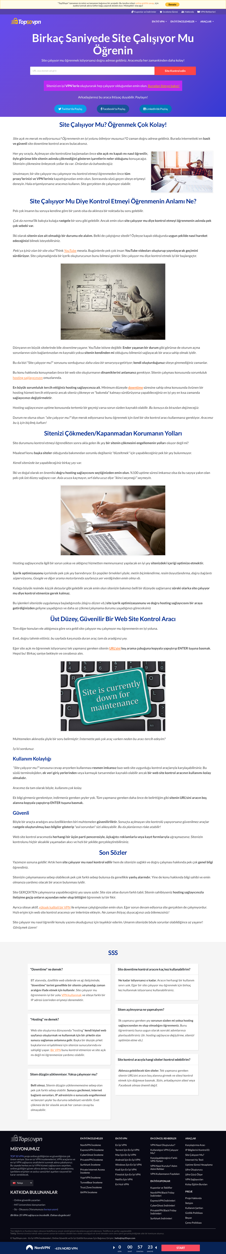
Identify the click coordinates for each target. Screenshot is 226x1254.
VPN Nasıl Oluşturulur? (162, 1144)
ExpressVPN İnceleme (92, 1149)
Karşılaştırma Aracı (195, 1144)
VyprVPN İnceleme (90, 1177)
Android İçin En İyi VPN (127, 1159)
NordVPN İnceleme (90, 1144)
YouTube (70, 250)
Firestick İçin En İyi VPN (128, 1174)
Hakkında (189, 11)
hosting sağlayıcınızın (28, 377)
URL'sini (115, 648)
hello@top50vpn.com (125, 1238)
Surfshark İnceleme (90, 1164)
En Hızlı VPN (122, 1184)
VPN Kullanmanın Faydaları (165, 1173)
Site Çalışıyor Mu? (194, 1154)
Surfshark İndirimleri (161, 1218)
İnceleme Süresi (170, 11)
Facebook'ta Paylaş (113, 109)
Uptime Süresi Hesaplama (198, 1164)
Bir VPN (55, 1050)
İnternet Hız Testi (194, 1159)
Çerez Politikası (193, 1222)
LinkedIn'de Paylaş (157, 109)
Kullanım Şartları (194, 1207)
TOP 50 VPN (17, 1156)
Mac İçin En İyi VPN (125, 1154)
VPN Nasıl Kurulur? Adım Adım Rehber (163, 1167)
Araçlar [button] (206, 21)
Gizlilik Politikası (194, 1212)
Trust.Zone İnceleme (91, 1187)
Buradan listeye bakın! (164, 86)
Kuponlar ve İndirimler (145, 11)
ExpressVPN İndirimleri (162, 1200)
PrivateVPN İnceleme (91, 1159)
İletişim (189, 1203)
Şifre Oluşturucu (194, 1169)
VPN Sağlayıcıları (194, 1179)
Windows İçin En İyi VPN (128, 1164)
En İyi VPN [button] (158, 21)
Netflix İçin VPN (124, 1179)
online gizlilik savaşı (144, 3)
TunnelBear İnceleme (91, 1182)
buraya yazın (50, 1209)
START (180, 1248)
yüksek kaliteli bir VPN (55, 907)
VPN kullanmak (71, 995)
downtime (135, 387)
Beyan (188, 1217)
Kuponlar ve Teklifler (161, 1187)
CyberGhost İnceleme (91, 1154)
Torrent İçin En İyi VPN (127, 1149)
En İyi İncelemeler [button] (182, 21)
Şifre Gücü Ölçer (194, 1174)
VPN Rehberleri (208, 11)
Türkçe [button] (20, 1183)
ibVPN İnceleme (88, 1192)
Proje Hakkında (193, 1198)
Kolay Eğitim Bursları (196, 1184)
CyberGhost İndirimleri (162, 1205)
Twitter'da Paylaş (71, 109)
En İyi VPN (121, 1144)
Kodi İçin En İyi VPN (126, 1169)
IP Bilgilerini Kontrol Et (197, 1149)
